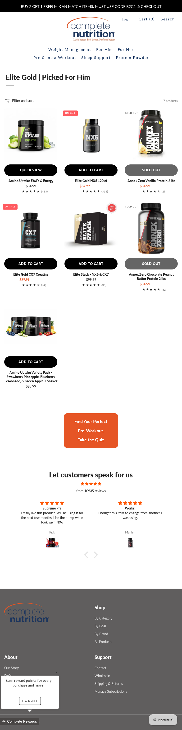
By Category (103, 618)
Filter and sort (23, 100)
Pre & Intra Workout (54, 57)
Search (168, 19)
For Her (126, 49)
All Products (103, 642)
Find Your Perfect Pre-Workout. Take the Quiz (90, 430)
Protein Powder (132, 57)
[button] (87, 555)
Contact (100, 668)
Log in (127, 19)
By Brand (101, 634)
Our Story (11, 668)
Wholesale (102, 676)
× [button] (57, 672)
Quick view (31, 170)
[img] (91, 483)
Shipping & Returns (109, 684)
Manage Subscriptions (111, 691)
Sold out (151, 170)
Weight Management (69, 49)
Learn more (30, 701)
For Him (104, 49)
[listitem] (91, 6)
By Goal (100, 626)
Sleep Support (96, 57)
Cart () (147, 19)
